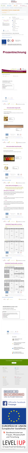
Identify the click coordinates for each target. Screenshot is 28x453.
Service (15, 370)
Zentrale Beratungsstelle (17, 378)
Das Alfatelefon (4, 370)
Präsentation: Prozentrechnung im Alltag (7, 37)
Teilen (10, 18)
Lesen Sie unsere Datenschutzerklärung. (6, 35)
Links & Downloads (17, 371)
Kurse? (17, 5)
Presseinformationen (17, 384)
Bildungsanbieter (17, 369)
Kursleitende (4, 378)
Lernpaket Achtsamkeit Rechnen (6, 74)
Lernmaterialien (4, 379)
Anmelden (26, 3)
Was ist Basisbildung (17, 379)
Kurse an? (10, 5)
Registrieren (27, 3)
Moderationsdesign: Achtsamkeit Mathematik (7, 297)
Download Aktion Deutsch (6, 383)
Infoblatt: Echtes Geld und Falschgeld (6, 180)
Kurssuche (4, 369)
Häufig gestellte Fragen (5, 371)
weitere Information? (24, 5)
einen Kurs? (4, 5)
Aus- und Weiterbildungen (6, 384)
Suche (24, 3)
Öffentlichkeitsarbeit (17, 383)
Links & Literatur (5, 385)
